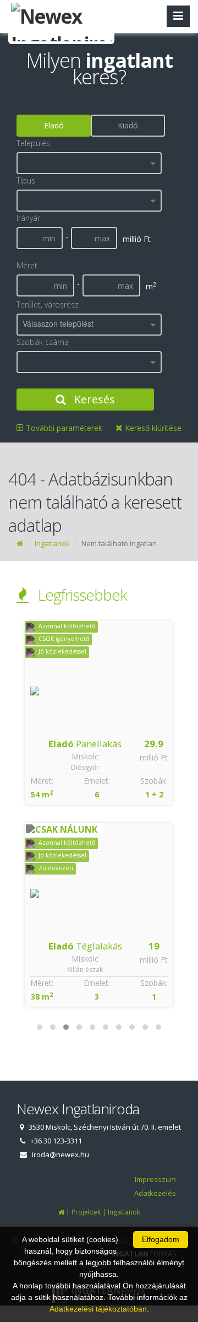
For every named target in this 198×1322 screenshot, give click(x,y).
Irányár (28, 218)
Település (33, 143)
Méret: (41, 780)
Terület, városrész (47, 304)
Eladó (54, 125)
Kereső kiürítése (152, 428)
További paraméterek (63, 428)
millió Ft (154, 757)
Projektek (86, 1212)
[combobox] (89, 163)
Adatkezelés (155, 1193)
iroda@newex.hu (60, 1154)
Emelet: (97, 780)
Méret (26, 265)
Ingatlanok (52, 543)
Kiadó (128, 125)
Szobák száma (42, 342)
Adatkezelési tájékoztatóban (98, 1308)
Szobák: (154, 780)
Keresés (93, 399)
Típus (25, 180)
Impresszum (155, 1179)
